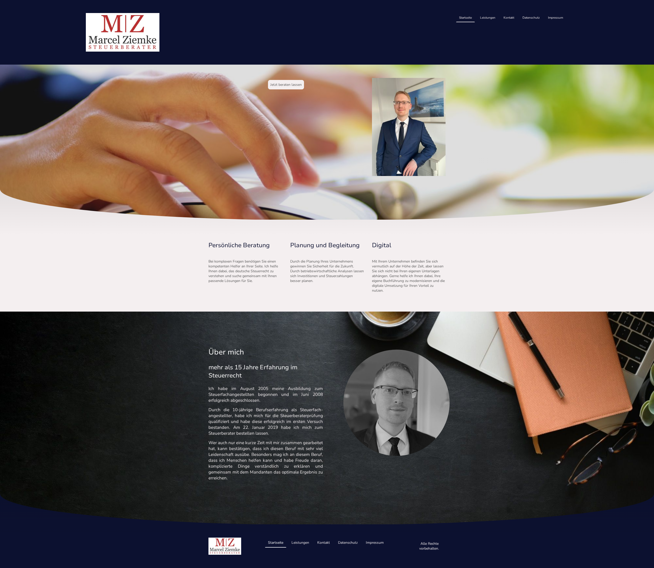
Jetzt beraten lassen (286, 84)
